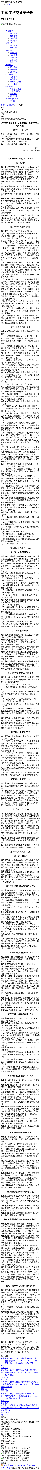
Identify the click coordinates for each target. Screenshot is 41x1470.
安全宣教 (9, 86)
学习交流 (13, 48)
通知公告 (13, 53)
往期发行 (13, 101)
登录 (8, 4)
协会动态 (13, 55)
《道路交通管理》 (12, 99)
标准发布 (13, 67)
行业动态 (13, 62)
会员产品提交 (15, 82)
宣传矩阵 (13, 96)
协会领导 (13, 38)
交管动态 (13, 57)
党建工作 (9, 43)
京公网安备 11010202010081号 (15, 1465)
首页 (7, 29)
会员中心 (9, 74)
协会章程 (13, 36)
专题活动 (13, 94)
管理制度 (13, 72)
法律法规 (10, 105)
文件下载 (13, 84)
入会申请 (13, 77)
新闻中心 (9, 50)
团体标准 (9, 65)
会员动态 (13, 60)
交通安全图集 (15, 91)
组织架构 (13, 41)
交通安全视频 (15, 89)
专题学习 (13, 45)
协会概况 (9, 31)
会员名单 (13, 79)
